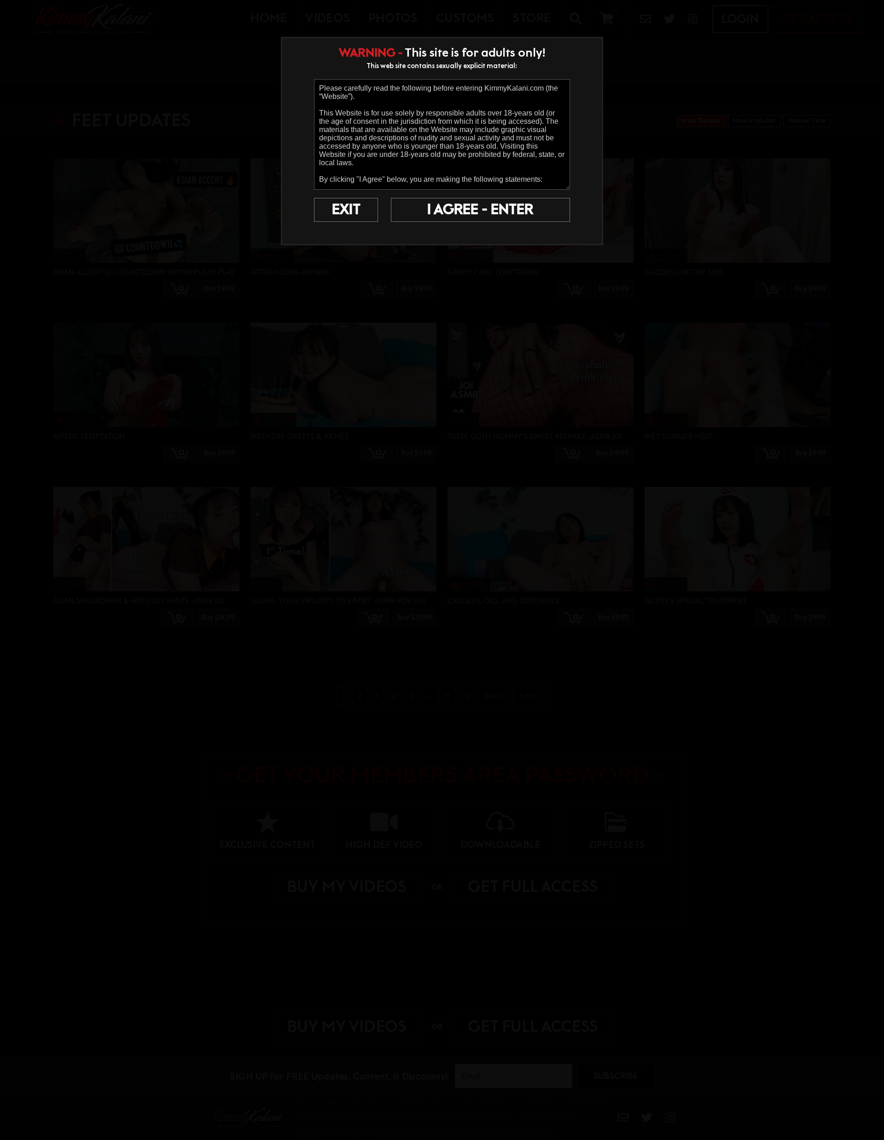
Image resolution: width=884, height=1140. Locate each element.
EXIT (346, 210)
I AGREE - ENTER (480, 210)
